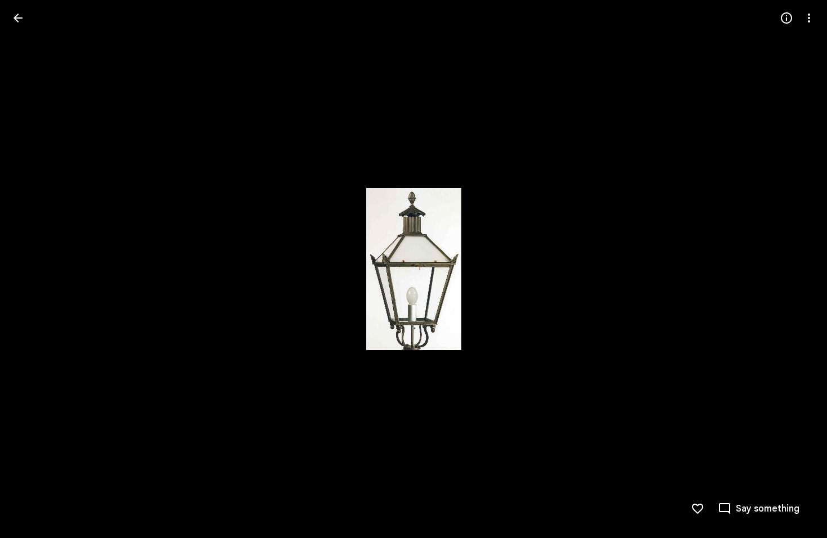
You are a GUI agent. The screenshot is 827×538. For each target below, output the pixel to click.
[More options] (809, 18)
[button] (31, 269)
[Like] (697, 508)
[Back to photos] (18, 18)
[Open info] (786, 18)
